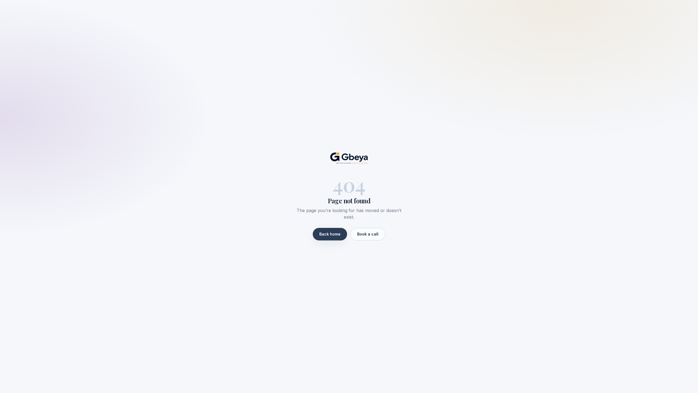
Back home (330, 234)
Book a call (367, 234)
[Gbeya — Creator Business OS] (349, 158)
